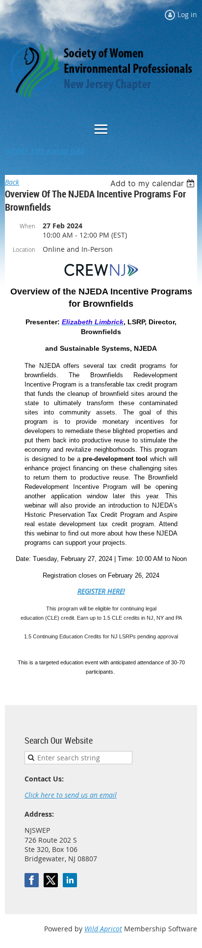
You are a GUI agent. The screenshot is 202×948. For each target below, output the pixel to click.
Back (12, 182)
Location (24, 249)
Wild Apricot (103, 928)
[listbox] (153, 183)
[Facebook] (32, 880)
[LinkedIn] (70, 880)
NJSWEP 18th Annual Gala (44, 150)
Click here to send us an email (71, 795)
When (27, 226)
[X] (51, 880)
